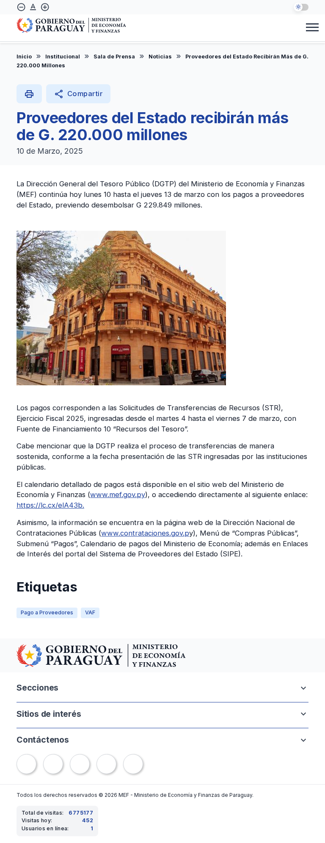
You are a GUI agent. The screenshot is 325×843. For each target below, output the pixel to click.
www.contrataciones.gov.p (145, 533)
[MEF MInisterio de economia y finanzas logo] (71, 26)
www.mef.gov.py (117, 494)
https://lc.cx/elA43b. (50, 505)
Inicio (24, 56)
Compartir (78, 94)
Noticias (160, 56)
